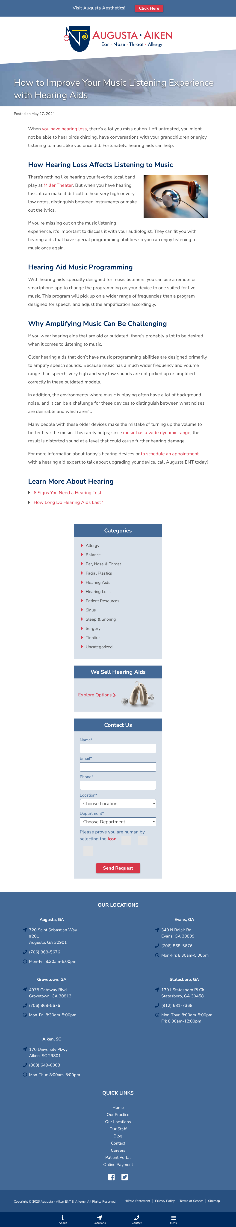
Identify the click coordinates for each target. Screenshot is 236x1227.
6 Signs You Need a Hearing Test (67, 493)
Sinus (91, 610)
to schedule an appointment (170, 454)
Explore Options (95, 695)
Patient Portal (118, 1157)
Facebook (111, 1177)
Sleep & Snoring (101, 619)
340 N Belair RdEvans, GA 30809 (178, 933)
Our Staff (118, 1129)
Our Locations (118, 1122)
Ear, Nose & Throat (103, 564)
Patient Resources (102, 601)
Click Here (149, 8)
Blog (118, 1136)
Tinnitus (93, 637)
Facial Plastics (99, 573)
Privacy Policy (165, 1201)
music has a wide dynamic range (156, 432)
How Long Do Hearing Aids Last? (68, 502)
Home (118, 1107)
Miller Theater (58, 185)
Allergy (92, 545)
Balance (93, 555)
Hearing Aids (98, 582)
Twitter (124, 1177)
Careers (118, 1150)
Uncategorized (99, 647)
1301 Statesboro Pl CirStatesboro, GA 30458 (182, 993)
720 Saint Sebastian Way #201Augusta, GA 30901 (53, 936)
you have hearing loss (64, 129)
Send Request (118, 868)
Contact (118, 1143)
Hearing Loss (98, 591)
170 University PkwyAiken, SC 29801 (48, 1052)
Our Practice (118, 1114)
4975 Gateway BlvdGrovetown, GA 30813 (50, 993)
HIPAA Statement (137, 1201)
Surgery (93, 628)
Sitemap (214, 1201)
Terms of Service (191, 1201)
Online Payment (118, 1164)
